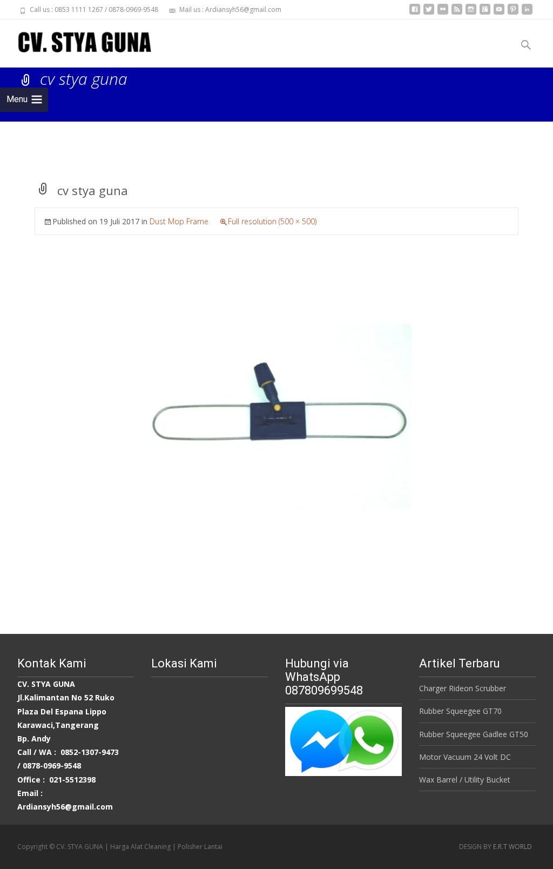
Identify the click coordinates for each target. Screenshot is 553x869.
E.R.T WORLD (512, 846)
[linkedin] (527, 13)
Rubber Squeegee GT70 (460, 711)
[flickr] (442, 13)
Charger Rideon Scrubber (462, 688)
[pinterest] (513, 13)
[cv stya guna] (276, 416)
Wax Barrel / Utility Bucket (464, 779)
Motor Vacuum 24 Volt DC (465, 757)
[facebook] (414, 13)
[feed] (456, 13)
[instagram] (471, 13)
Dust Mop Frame (179, 221)
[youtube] (499, 13)
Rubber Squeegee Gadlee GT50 (473, 734)
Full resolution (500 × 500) (272, 221)
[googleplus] (485, 13)
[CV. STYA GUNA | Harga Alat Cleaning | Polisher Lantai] (76, 41)
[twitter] (428, 13)
